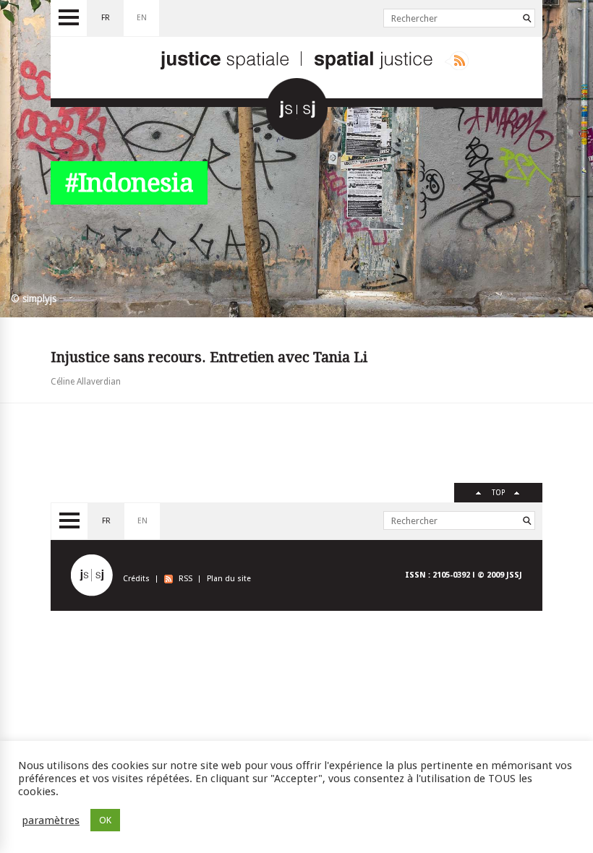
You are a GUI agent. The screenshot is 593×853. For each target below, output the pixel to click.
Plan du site (229, 578)
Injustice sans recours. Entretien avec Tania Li (209, 357)
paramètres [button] (51, 820)
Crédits (136, 578)
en (142, 17)
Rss (457, 60)
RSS (185, 578)
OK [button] (105, 820)
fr (105, 17)
